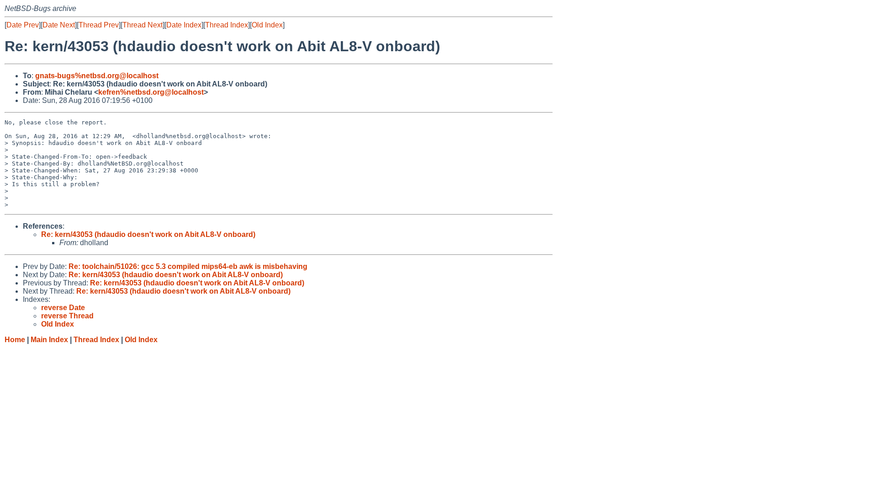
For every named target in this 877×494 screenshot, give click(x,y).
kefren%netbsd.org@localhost (151, 92)
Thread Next (142, 25)
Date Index (183, 25)
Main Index (49, 340)
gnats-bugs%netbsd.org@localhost (96, 76)
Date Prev (22, 25)
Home (15, 340)
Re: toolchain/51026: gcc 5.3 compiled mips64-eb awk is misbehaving (188, 266)
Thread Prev (99, 25)
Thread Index (226, 25)
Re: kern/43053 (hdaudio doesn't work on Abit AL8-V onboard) (148, 234)
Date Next (58, 25)
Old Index (267, 25)
